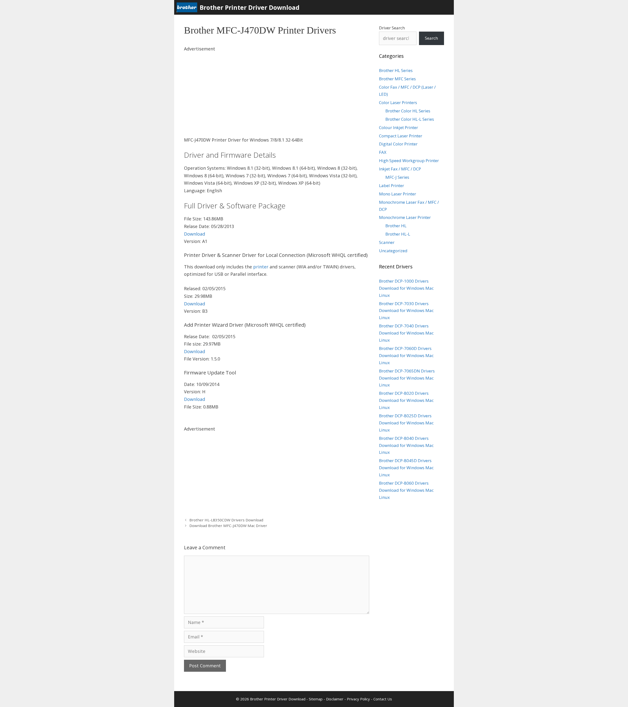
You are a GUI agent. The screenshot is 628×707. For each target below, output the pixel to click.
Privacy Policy (358, 698)
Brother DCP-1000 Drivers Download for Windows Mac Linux (406, 288)
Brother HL (395, 225)
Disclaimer (334, 698)
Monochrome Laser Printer (405, 217)
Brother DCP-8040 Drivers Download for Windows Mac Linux (406, 445)
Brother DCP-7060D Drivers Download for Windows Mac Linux (406, 355)
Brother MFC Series (397, 79)
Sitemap (316, 698)
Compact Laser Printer (400, 136)
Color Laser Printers (398, 102)
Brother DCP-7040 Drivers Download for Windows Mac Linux (406, 333)
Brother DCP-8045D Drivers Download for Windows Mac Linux (406, 468)
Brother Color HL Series (407, 111)
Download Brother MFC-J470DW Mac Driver (228, 525)
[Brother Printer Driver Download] (188, 7)
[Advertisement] (276, 87)
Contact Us (382, 698)
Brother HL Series (396, 70)
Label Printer (391, 185)
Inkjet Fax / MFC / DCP (400, 169)
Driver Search (392, 28)
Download (194, 234)
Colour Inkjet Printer (398, 127)
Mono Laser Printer (397, 194)
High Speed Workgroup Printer (409, 160)
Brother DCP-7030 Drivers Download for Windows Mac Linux (406, 311)
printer (260, 267)
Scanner (386, 242)
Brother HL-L (397, 234)
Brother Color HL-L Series (409, 119)
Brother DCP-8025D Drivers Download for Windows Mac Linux (406, 423)
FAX (382, 152)
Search (431, 38)
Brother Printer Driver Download (250, 7)
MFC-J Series (397, 177)
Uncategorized (393, 250)
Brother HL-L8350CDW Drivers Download (226, 519)
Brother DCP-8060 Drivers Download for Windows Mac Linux (406, 490)
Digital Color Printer (398, 144)
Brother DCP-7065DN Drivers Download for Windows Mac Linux (407, 378)
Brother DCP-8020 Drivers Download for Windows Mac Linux (406, 400)
